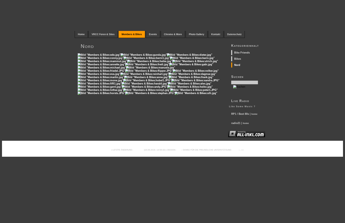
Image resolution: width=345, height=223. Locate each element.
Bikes (237, 58)
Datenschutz (234, 34)
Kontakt (215, 34)
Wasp (234, 150)
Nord (237, 64)
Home (81, 34)
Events (153, 34)
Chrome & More (173, 34)
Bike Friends (242, 52)
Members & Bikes (132, 34)
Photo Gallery (196, 34)
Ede (179, 150)
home (254, 114)
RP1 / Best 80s (240, 113)
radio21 (235, 123)
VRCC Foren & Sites (103, 34)
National (138, 150)
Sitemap (106, 150)
